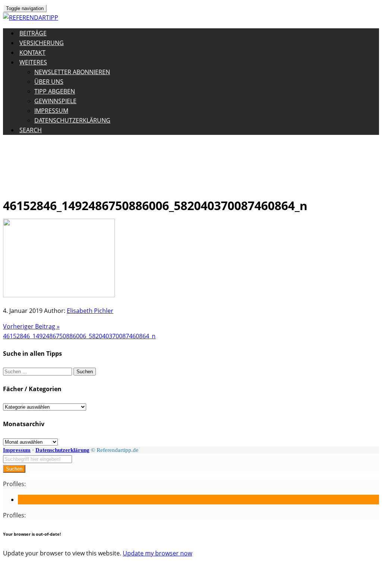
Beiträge (33, 33)
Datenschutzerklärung (72, 120)
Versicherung (41, 43)
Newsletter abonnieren (72, 72)
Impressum (51, 111)
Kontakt (32, 52)
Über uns (48, 81)
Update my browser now (157, 553)
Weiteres (33, 62)
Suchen (14, 469)
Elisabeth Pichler (90, 311)
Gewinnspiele (55, 101)
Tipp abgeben (54, 91)
